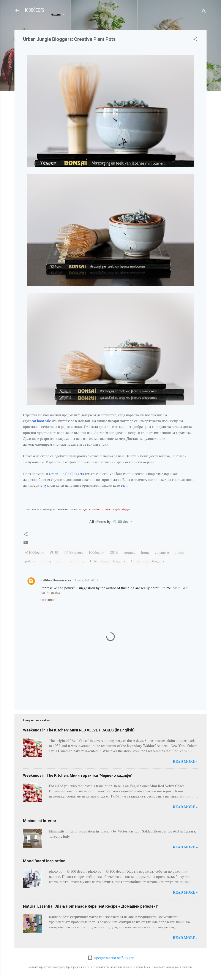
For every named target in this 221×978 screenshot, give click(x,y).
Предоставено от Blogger (113, 957)
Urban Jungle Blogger (118, 509)
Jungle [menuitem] (64, 474)
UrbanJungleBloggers (147, 561)
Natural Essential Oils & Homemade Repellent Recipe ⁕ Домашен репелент (90, 906)
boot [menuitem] (40, 421)
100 (123, 521)
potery (30, 561)
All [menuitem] (91, 521)
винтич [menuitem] (55, 415)
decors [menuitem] (128, 521)
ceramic (129, 552)
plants (179, 552)
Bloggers (66, 474)
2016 (114, 552)
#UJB (54, 552)
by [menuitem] (109, 521)
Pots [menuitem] (126, 474)
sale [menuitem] (48, 421)
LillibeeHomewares (55, 580)
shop (61, 561)
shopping (77, 561)
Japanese (162, 552)
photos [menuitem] (100, 521)
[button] (195, 39)
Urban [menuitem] (53, 474)
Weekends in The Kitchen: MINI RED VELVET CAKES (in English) (79, 730)
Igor (85, 509)
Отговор (47, 600)
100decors (96, 552)
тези (124, 485)
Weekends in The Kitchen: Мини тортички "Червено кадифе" (77, 775)
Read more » (185, 761)
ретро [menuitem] (44, 439)
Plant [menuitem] (118, 474)
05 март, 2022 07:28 (85, 580)
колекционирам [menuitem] (40, 444)
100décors (34, 10)
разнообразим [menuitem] (39, 480)
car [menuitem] (34, 421)
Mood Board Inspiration (44, 861)
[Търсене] (204, 11)
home (145, 552)
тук (46, 485)
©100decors (73, 552)
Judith (95, 509)
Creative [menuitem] (106, 474)
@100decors (34, 552)
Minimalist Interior (39, 820)
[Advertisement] (36, 685)
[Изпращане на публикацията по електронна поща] (25, 543)
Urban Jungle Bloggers (107, 561)
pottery (46, 561)
